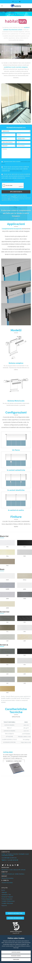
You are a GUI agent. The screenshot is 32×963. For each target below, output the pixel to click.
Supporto (4, 905)
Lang (15, 1)
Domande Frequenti (7, 896)
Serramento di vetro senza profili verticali (13, 869)
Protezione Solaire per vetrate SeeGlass (13, 874)
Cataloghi (4, 892)
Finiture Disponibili (7, 899)
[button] (2, 51)
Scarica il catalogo (13, 761)
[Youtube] (10, 865)
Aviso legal (16, 947)
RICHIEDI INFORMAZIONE (15, 918)
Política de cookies (25, 946)
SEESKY (4, 876)
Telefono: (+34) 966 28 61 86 (10, 860)
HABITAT (5, 871)
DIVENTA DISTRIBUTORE (15, 913)
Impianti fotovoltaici (7, 882)
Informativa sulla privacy (16, 170)
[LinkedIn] (12, 865)
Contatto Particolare (7, 903)
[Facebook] (5, 865)
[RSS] (8, 865)
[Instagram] (17, 865)
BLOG (3, 890)
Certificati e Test (6, 894)
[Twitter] (3, 865)
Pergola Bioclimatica (7, 878)
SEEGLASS (5, 867)
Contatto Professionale (8, 901)
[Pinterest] (15, 865)
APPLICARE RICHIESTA (16, 191)
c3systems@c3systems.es (9, 857)
